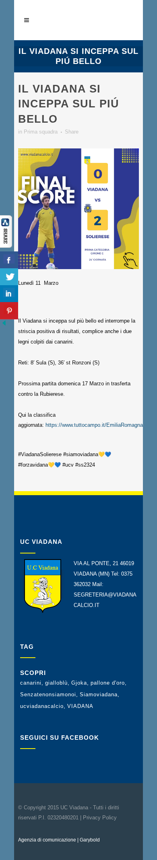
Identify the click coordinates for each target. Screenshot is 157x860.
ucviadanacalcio (42, 706)
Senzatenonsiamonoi (48, 694)
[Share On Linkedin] (9, 293)
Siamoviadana (99, 694)
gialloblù (56, 683)
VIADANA (80, 706)
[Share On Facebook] (9, 260)
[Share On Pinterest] (9, 310)
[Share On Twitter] (9, 277)
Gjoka (79, 683)
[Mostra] (6, 246)
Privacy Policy (100, 818)
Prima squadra (41, 132)
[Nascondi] (4, 325)
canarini (30, 683)
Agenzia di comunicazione (47, 840)
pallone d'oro (108, 683)
